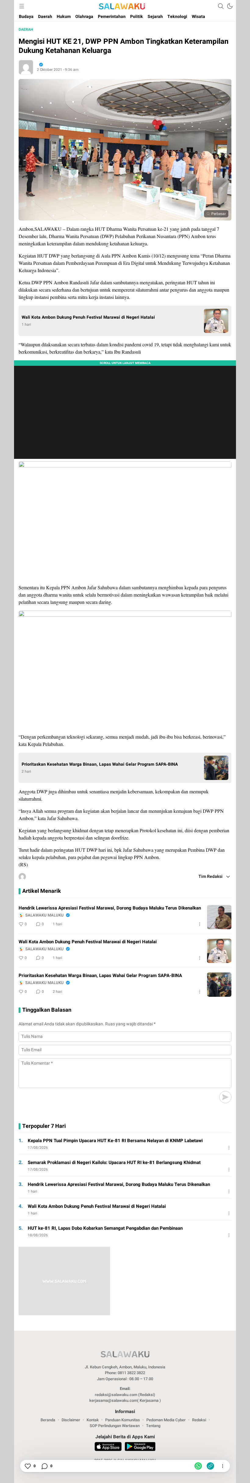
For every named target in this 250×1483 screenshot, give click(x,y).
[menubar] (22, 6)
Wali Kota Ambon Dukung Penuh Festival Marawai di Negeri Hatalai (88, 317)
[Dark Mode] (229, 6)
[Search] (220, 6)
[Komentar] (44, 1466)
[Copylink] (210, 1466)
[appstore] (108, 1447)
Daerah (26, 29)
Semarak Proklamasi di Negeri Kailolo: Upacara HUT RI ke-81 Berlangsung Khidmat (114, 1162)
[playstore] (140, 1447)
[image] (219, 917)
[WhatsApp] (198, 1466)
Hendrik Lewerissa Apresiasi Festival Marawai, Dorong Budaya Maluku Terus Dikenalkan (110, 908)
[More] (199, 924)
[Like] (27, 1466)
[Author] (26, 67)
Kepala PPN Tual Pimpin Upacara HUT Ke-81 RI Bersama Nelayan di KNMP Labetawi (115, 1141)
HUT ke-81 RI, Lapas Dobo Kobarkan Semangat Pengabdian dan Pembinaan (105, 1228)
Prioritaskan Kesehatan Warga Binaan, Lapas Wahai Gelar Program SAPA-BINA (100, 764)
